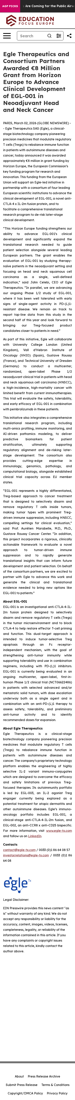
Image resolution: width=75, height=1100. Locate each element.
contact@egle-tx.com (19, 850)
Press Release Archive (44, 1076)
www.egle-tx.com (59, 831)
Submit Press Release (22, 1085)
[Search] (49, 35)
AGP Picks (10, 6)
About (19, 1076)
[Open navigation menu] (7, 36)
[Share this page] (69, 36)
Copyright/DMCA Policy (25, 1093)
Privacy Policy (57, 1093)
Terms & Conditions (55, 1085)
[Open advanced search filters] (58, 35)
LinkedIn (34, 836)
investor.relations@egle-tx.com (26, 855)
